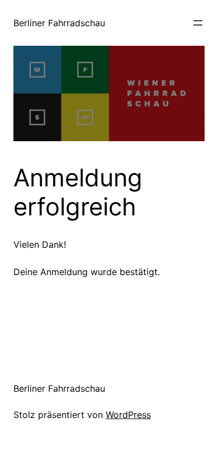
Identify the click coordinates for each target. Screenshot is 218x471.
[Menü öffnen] (198, 23)
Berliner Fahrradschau (59, 22)
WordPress (128, 414)
